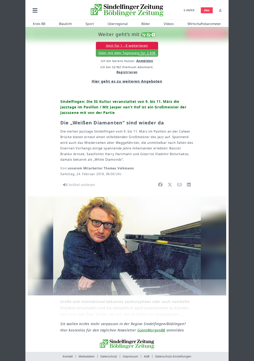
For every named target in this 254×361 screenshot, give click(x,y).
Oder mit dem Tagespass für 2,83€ (128, 54)
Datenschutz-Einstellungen (173, 356)
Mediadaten (87, 356)
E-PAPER (189, 10)
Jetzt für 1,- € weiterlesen (127, 45)
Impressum (130, 356)
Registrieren (127, 72)
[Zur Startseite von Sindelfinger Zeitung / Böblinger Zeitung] (127, 10)
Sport (90, 24)
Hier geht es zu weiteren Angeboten (127, 81)
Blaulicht (65, 24)
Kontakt (68, 356)
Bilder (145, 24)
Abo (207, 10)
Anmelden (144, 61)
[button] (56, 10)
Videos (169, 24)
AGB (146, 356)
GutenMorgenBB (151, 330)
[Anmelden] (220, 10)
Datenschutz (108, 356)
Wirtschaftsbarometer (204, 24)
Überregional (118, 24)
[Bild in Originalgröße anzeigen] (127, 245)
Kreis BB (39, 24)
